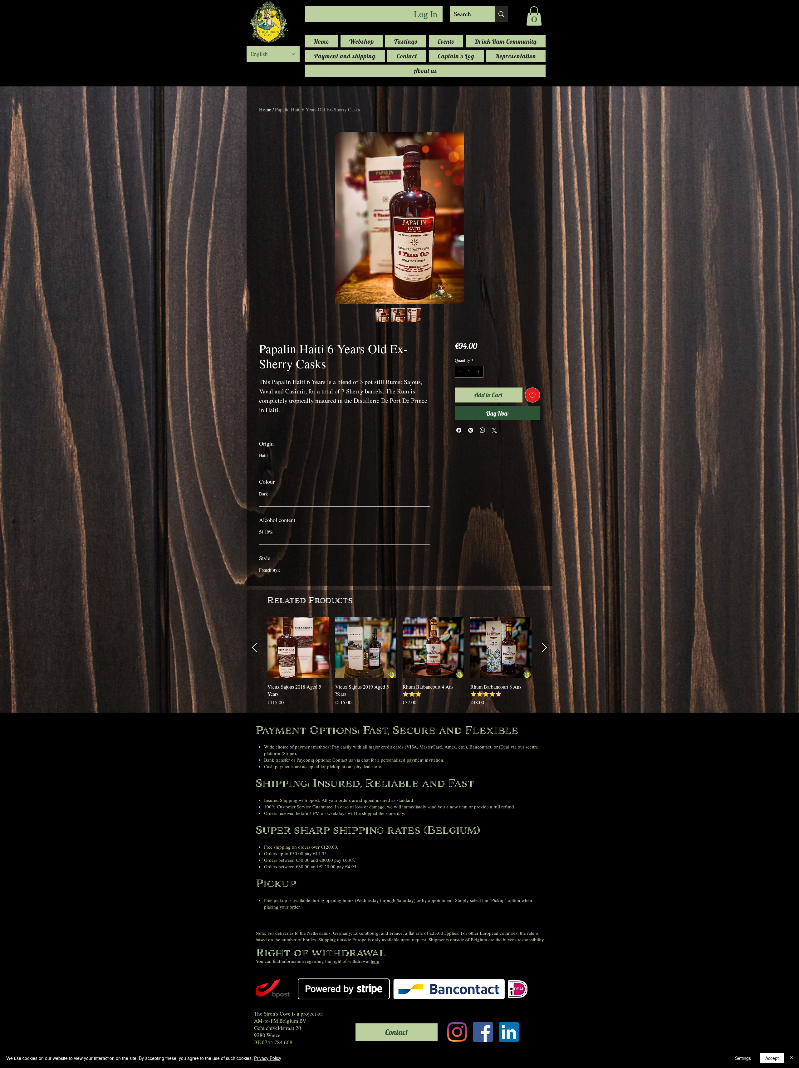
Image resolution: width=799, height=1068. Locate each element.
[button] (534, 16)
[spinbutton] (469, 371)
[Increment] (479, 371)
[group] (399, 665)
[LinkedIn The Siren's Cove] (509, 1032)
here (375, 961)
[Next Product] (544, 647)
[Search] (501, 14)
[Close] (791, 1058)
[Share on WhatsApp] (482, 430)
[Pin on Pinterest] (470, 430)
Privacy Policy (267, 1058)
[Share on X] (494, 430)
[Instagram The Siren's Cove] (457, 1032)
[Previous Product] (254, 647)
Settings (743, 1058)
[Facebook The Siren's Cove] (483, 1032)
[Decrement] (459, 371)
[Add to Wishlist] (532, 395)
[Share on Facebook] (459, 430)
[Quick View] (298, 648)
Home (265, 109)
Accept (772, 1058)
